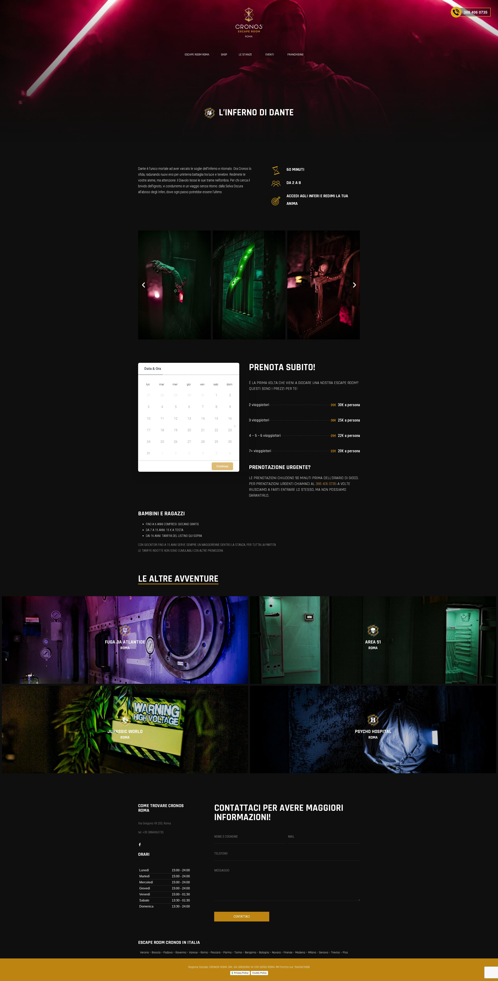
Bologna (264, 952)
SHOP (224, 55)
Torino (238, 952)
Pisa (345, 952)
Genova (323, 952)
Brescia (156, 952)
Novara (276, 952)
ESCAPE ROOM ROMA (197, 55)
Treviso (335, 952)
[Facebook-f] (139, 844)
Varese (193, 952)
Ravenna (180, 952)
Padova (168, 952)
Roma (204, 952)
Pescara (215, 952)
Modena (300, 952)
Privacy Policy (241, 972)
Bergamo (250, 952)
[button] (143, 285)
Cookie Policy (259, 972)
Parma (227, 952)
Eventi (270, 55)
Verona (144, 952)
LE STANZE (245, 55)
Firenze (288, 952)
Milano (312, 952)
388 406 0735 (326, 483)
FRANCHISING (295, 55)
